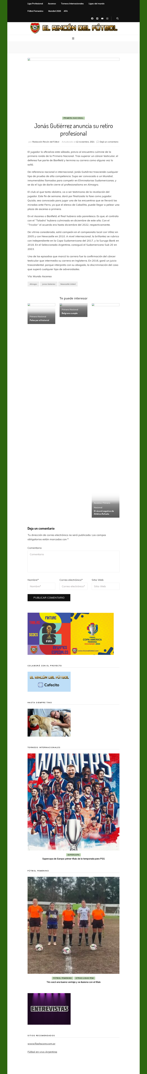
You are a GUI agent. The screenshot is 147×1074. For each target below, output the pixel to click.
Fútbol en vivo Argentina (42, 1051)
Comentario (35, 548)
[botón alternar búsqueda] (117, 18)
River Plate (94, 855)
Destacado (78, 855)
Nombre (33, 580)
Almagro (33, 284)
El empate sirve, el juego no (73, 858)
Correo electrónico (71, 580)
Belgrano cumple (70, 313)
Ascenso (52, 3)
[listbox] (73, 807)
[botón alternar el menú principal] (73, 38)
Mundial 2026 (54, 11)
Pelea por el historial (39, 320)
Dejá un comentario (109, 141)
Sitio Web (98, 580)
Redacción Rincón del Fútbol (45, 141)
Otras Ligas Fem (85, 978)
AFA (66, 11)
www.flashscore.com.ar (41, 1043)
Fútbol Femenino (35, 11)
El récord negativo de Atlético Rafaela (104, 512)
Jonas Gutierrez (48, 284)
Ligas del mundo (97, 3)
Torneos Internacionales (72, 3)
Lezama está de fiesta (73, 982)
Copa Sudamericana (57, 855)
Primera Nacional (73, 118)
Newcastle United (68, 284)
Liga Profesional (35, 3)
